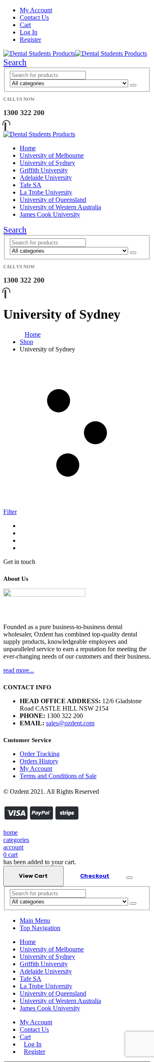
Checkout (94, 876)
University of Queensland (53, 199)
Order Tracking (40, 753)
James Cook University (50, 214)
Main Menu (35, 920)
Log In (28, 32)
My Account (36, 10)
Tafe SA (30, 184)
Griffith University (44, 170)
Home (28, 148)
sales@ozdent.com (70, 723)
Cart (25, 24)
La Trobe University (46, 192)
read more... (18, 670)
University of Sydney (47, 162)
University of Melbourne (52, 155)
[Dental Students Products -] (75, 53)
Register (30, 39)
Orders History (39, 761)
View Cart (33, 876)
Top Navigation (40, 927)
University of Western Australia (60, 207)
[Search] (133, 85)
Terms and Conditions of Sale (58, 775)
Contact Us (34, 17)
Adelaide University (46, 177)
